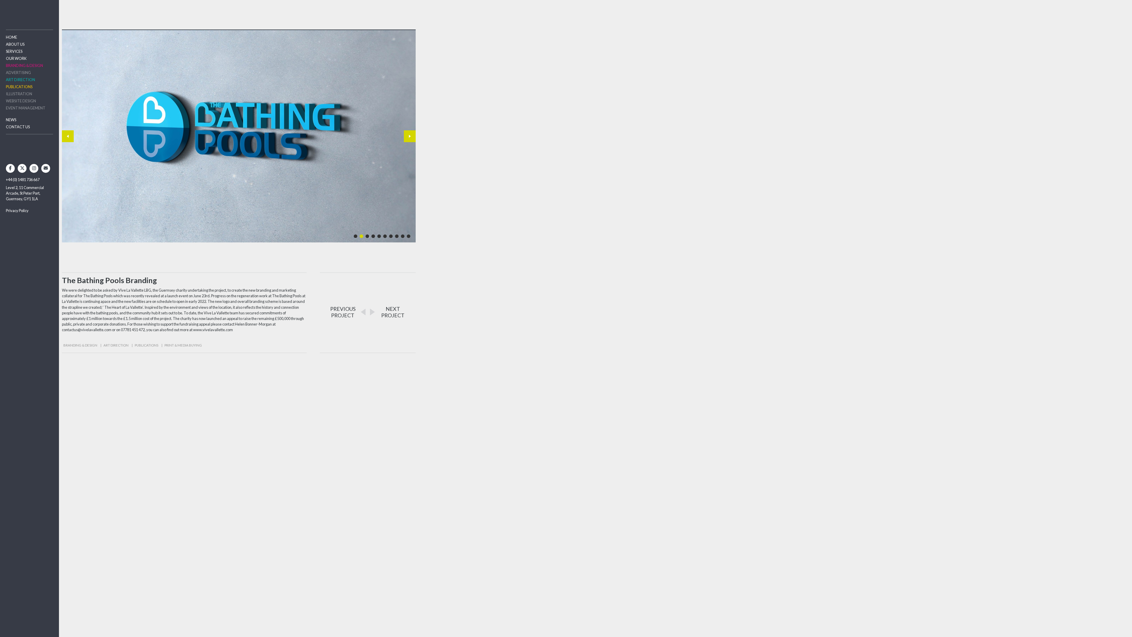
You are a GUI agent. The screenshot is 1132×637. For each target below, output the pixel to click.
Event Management (25, 108)
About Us (15, 44)
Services (14, 51)
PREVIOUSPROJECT (343, 312)
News (11, 119)
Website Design (21, 100)
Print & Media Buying (183, 345)
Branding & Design (24, 65)
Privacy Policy (17, 210)
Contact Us (18, 126)
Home (11, 37)
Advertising (18, 72)
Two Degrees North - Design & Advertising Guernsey (29, 11)
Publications (19, 86)
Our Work (16, 58)
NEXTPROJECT (392, 312)
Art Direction (20, 79)
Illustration (19, 93)
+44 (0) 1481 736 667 (23, 179)
